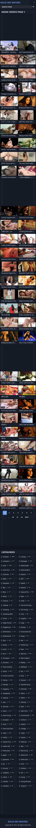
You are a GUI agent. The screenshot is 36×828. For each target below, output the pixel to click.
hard (7, 724)
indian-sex (9, 746)
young (25, 777)
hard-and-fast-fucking (8, 729)
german (8, 707)
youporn (26, 786)
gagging (8, 689)
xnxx (24, 764)
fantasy (8, 684)
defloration (9, 632)
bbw (7, 592)
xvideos (26, 768)
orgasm (26, 618)
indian (7, 737)
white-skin (27, 759)
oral (25, 614)
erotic (7, 649)
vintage (25, 729)
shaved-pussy (25, 684)
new (25, 596)
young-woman (26, 781)
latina (7, 777)
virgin (25, 733)
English (33, 2)
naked (25, 583)
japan (7, 755)
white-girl (27, 755)
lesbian (8, 781)
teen (25, 707)
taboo (25, 693)
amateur (8, 557)
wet (24, 746)
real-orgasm (25, 658)
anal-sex (8, 574)
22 (22, 517)
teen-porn (27, 711)
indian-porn (9, 742)
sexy (25, 676)
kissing (8, 768)
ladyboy (8, 773)
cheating (8, 610)
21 (17, 517)
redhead (26, 667)
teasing (25, 702)
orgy (25, 623)
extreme (8, 662)
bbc (6, 588)
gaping (8, 698)
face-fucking (7, 667)
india (7, 733)
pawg (25, 636)
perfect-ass (27, 645)
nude (25, 601)
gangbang (9, 693)
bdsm (7, 596)
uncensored (27, 715)
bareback (8, 583)
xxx (24, 773)
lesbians (8, 786)
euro (7, 654)
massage (26, 561)
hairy (7, 711)
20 (13, 517)
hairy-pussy (9, 715)
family (7, 680)
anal (7, 565)
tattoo (25, 698)
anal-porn (9, 570)
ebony (7, 645)
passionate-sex (26, 632)
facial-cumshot (8, 676)
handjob (8, 720)
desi (7, 640)
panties (26, 627)
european (8, 658)
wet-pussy (27, 751)
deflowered (9, 636)
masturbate (27, 565)
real (24, 649)
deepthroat (9, 627)
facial (7, 671)
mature (26, 574)
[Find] (33, 6)
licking (25, 557)
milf (25, 579)
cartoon (7, 601)
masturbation (25, 570)
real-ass (26, 654)
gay (6, 702)
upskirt (25, 724)
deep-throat (9, 623)
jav (6, 764)
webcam (26, 742)
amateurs (8, 561)
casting (7, 605)
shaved (26, 680)
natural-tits (27, 592)
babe (7, 579)
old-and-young (26, 605)
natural (26, 588)
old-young (27, 610)
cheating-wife (7, 614)
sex (25, 671)
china (7, 618)
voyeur (25, 737)
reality (25, 662)
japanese (8, 759)
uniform (26, 720)
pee (24, 640)
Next (27, 517)
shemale (26, 689)
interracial (9, 751)
